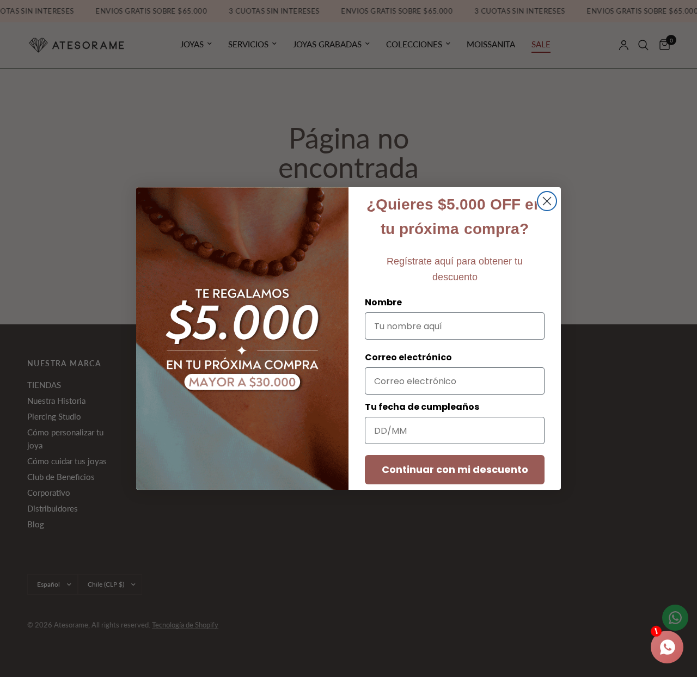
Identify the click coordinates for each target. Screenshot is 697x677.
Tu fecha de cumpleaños (422, 407)
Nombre (383, 302)
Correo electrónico (408, 357)
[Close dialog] (547, 201)
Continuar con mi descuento (455, 469)
